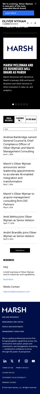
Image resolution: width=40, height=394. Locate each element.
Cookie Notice (8, 372)
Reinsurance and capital (12, 322)
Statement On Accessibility (14, 377)
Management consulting (13, 331)
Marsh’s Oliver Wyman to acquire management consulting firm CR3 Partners (18, 199)
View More (20, 250)
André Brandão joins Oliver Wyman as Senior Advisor (20, 234)
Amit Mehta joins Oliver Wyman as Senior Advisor (18, 218)
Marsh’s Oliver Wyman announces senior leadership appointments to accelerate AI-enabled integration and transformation (18, 172)
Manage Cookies (9, 382)
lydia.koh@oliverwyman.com (16, 291)
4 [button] (21, 104)
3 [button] (19, 104)
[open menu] (35, 23)
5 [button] (24, 104)
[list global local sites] (27, 23)
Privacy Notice (22, 368)
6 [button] (27, 104)
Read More (8, 279)
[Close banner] (35, 4)
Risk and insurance (10, 317)
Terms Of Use (7, 368)
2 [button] (16, 104)
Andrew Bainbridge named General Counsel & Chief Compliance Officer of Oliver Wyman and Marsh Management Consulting (19, 144)
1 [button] (13, 104)
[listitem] (20, 48)
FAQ (5, 267)
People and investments (12, 327)
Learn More (10, 13)
